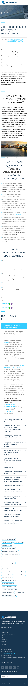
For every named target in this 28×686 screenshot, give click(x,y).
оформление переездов (8, 583)
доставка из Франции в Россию (9, 557)
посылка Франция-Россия (8, 592)
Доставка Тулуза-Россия (8, 568)
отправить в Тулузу (7, 574)
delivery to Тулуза (18, 542)
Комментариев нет (8, 43)
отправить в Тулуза (20, 571)
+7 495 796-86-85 (9, 405)
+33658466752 (19, 214)
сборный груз (20, 592)
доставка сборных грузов (8, 563)
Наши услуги (5, 632)
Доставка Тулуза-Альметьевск (9, 566)
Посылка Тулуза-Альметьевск (9, 589)
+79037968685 (5, 304)
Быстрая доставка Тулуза (8, 548)
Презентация (5, 636)
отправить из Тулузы (20, 574)
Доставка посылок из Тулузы (14, 40)
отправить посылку (7, 577)
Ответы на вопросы (7, 637)
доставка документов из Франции (10, 554)
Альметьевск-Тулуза (7, 545)
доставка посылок (6, 560)
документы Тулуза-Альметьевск (10, 551)
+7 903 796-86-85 (9, 407)
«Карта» (6, 342)
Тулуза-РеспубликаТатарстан (9, 595)
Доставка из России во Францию (15, 39)
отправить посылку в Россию (9, 580)
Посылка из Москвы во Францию (15, 41)
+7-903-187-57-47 (9, 411)
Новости (4, 639)
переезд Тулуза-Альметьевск (9, 586)
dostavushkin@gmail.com (9, 653)
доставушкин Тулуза (7, 571)
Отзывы (4, 641)
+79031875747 (5, 308)
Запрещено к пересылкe (8, 634)
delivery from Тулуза (7, 542)
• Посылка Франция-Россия (8, 539)
